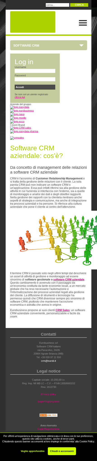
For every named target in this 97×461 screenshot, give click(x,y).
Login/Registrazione (48, 401)
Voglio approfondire (32, 451)
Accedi (20, 87)
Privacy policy (48, 394)
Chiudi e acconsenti (62, 451)
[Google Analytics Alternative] (48, 416)
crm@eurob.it (48, 360)
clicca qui (20, 97)
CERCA (79, 4)
